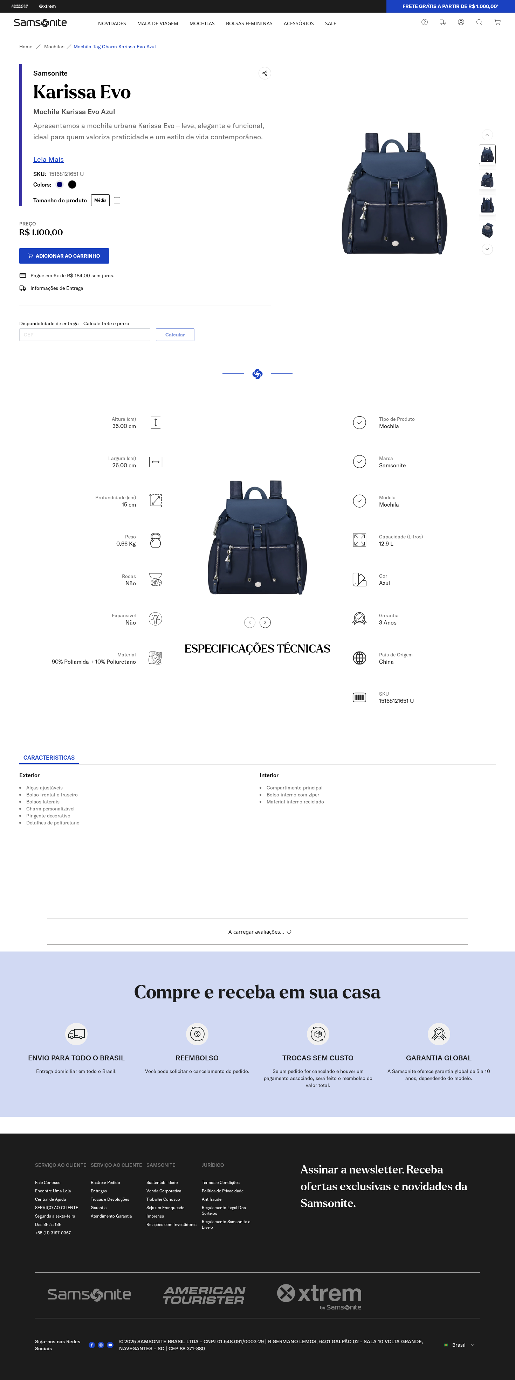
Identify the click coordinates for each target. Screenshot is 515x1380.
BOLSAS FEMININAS (249, 23)
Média (100, 200)
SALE (330, 23)
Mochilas (54, 46)
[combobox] (459, 1345)
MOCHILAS (202, 23)
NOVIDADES (112, 23)
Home (25, 46)
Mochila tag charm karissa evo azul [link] (115, 46)
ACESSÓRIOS (299, 23)
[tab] (49, 758)
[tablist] (257, 758)
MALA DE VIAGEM (157, 23)
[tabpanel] (257, 828)
